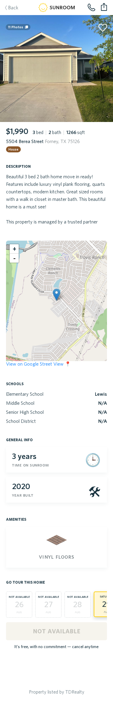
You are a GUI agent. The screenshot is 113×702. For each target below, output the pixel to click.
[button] (56, 295)
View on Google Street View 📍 (38, 364)
